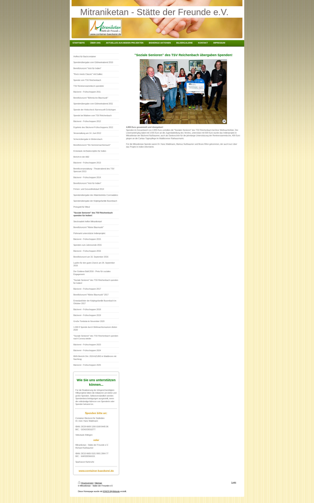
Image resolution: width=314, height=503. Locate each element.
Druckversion (87, 483)
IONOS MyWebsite (111, 491)
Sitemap (98, 483)
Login (233, 482)
